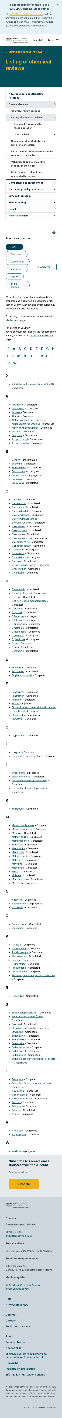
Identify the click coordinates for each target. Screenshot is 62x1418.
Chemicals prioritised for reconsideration (28, 126)
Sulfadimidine (19, 1039)
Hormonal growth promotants (26, 189)
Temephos (17, 1079)
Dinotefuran (18, 635)
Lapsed (14, 276)
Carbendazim (19, 503)
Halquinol (17, 752)
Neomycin (17, 899)
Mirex (15, 871)
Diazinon (16, 597)
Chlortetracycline (21, 541)
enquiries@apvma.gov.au (19, 1235)
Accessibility (13, 1348)
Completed (16, 254)
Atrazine (16, 431)
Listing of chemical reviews (27, 117)
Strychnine (17, 1031)
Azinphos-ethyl (20, 439)
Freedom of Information (20, 1368)
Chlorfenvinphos (20, 515)
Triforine (16, 1110)
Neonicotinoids (20, 903)
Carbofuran (18, 507)
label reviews (13, 320)
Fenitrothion (18, 695)
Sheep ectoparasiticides (25, 1012)
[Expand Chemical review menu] (54, 103)
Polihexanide (19, 963)
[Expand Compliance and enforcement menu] (54, 181)
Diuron (15, 647)
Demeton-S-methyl (22, 593)
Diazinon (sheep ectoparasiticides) (30, 600)
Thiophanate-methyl (22, 1098)
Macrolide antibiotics (23, 829)
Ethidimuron (18, 671)
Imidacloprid (18, 772)
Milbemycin (18, 867)
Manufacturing (17, 202)
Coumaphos (18, 553)
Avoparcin (17, 435)
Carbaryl (16, 499)
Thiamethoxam (19, 1094)
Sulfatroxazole (19, 1051)
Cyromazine (18, 572)
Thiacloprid (18, 1090)
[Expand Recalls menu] (54, 208)
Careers (11, 1320)
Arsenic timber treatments (25, 427)
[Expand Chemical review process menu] (54, 109)
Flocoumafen (19, 715)
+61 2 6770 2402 (31, 1284)
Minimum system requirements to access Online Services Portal (26, 1355)
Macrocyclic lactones (23, 825)
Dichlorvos (17, 608)
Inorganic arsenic (21, 776)
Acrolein (16, 412)
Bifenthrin (17, 463)
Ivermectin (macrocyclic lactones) (29, 780)
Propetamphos (19, 971)
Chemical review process (25, 111)
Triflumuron (18, 1106)
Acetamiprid (18, 408)
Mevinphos (18, 863)
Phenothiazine (19, 956)
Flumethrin (17, 718)
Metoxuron (17, 860)
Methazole (17, 844)
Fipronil (16, 703)
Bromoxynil (18, 479)
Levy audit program (20, 195)
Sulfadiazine (18, 1035)
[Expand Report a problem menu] (54, 214)
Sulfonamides (19, 1055)
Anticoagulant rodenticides (26, 423)
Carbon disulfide (20, 511)
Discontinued (17, 261)
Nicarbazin (17, 907)
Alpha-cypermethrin (22, 420)
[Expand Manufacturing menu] (54, 201)
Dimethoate (18, 627)
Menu (51, 40)
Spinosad (17, 1024)
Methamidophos (20, 840)
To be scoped (15, 285)
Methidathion (18, 848)
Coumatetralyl (19, 557)
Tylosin (15, 1114)
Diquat (15, 643)
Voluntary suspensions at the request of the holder (28, 163)
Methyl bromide (20, 856)
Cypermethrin (19, 568)
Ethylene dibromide (22, 675)
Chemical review (18, 104)
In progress (17, 269)
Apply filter (45, 267)
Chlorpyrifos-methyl (22, 538)
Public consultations (18, 1326)
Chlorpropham (19, 530)
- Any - (14, 246)
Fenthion (16, 699)
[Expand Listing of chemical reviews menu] (54, 116)
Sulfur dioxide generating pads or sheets (33, 1058)
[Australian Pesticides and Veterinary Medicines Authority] (18, 40)
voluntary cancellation (41, 335)
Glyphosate (18, 735)
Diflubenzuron (19, 624)
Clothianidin (18, 549)
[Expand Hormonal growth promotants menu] (54, 188)
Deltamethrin (18, 589)
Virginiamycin (19, 1134)
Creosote (17, 561)
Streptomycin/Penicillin (24, 1028)
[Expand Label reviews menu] (54, 133)
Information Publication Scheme (25, 1374)
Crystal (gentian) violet (24, 565)
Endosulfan (18, 667)
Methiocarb (18, 852)
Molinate (16, 875)
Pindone (16, 960)
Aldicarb (16, 416)
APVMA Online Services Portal (27, 14)
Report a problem (18, 215)
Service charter (15, 1342)
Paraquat (16, 944)
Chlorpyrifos (18, 534)
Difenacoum (18, 616)
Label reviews (22, 134)
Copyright (12, 1363)
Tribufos (16, 1102)
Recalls (13, 209)
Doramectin (18, 651)
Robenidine (18, 996)
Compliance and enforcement (26, 182)
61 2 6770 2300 (14, 1232)
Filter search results (18, 238)
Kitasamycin (18, 808)
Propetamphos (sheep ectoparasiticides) (33, 975)
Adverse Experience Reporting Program (26, 96)
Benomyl (16, 459)
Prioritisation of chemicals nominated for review (26, 174)
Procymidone (19, 967)
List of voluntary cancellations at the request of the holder (32, 153)
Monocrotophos (20, 879)
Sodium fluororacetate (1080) (27, 1016)
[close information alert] (57, 4)
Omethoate (18, 928)
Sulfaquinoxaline (20, 1047)
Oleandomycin (19, 924)
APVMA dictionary (17, 1304)
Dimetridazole (19, 631)
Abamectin (17, 404)
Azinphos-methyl (20, 443)
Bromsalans (18, 482)
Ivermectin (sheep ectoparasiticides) (31, 788)
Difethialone (18, 620)
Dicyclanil (17, 612)
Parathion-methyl (21, 952)
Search (37, 40)
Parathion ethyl (20, 948)
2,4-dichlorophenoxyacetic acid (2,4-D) (33, 384)
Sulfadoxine (18, 1043)
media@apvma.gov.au (17, 1288)
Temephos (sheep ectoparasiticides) (31, 1083)
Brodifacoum (18, 471)
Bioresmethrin (19, 467)
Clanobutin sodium (21, 545)
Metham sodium (20, 837)
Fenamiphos (18, 692)
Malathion (17, 833)
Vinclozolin (17, 1130)
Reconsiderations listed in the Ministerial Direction (28, 143)
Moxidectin (18, 883)
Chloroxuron (18, 526)
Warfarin (16, 1151)
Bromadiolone (19, 475)
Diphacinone (18, 639)
